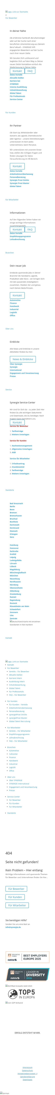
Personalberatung (16, 711)
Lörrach (13, 563)
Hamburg (14, 545)
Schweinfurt (15, 609)
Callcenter (13, 754)
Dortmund (14, 528)
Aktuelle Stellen (15, 675)
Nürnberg (14, 585)
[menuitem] (28, 14)
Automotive (14, 750)
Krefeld (13, 554)
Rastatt (13, 597)
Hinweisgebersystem (27, 1073)
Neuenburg (15, 578)
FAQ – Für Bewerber (17, 695)
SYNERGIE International (19, 783)
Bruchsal (13, 519)
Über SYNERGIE (15, 780)
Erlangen (14, 534)
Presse (12, 790)
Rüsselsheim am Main (19, 606)
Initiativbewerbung (17, 685)
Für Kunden (12, 701)
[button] (27, 1093)
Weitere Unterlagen (20, 434)
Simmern (14, 612)
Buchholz (14, 521)
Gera (12, 537)
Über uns (11, 777)
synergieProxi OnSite (18, 714)
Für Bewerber (13, 668)
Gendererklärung (27, 1076)
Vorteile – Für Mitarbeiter (20, 731)
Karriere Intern (15, 678)
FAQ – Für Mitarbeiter (18, 741)
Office (11, 770)
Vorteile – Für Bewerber (19, 671)
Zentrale (13, 618)
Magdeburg (15, 569)
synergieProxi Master (18, 718)
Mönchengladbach (18, 572)
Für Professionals (16, 691)
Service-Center (13, 796)
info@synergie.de (13, 927)
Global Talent (14, 688)
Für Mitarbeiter (13, 727)
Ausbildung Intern (17, 681)
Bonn (12, 509)
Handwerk (13, 760)
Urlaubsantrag (18, 463)
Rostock (13, 603)
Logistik (12, 767)
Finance (12, 757)
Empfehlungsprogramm (19, 734)
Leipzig (13, 557)
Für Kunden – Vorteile (18, 704)
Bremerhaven (16, 515)
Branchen (11, 747)
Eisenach (14, 531)
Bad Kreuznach (16, 503)
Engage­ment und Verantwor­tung (23, 787)
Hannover (14, 548)
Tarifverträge (17, 431)
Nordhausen (15, 581)
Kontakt (17, 166)
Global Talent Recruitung (19, 721)
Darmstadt (14, 525)
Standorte (11, 813)
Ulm (12, 615)
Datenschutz (27, 1070)
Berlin (12, 506)
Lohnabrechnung (16, 737)
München (14, 575)
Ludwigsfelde (15, 560)
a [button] (6, 15)
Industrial (13, 764)
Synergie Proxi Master (19, 183)
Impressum (27, 1067)
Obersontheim (16, 588)
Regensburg (15, 600)
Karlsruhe (14, 551)
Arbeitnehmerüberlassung (20, 708)
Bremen (13, 512)
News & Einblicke (23, 359)
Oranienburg (15, 594)
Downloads (27, 1079)
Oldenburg (14, 591)
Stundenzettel (18, 467)
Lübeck (13, 566)
